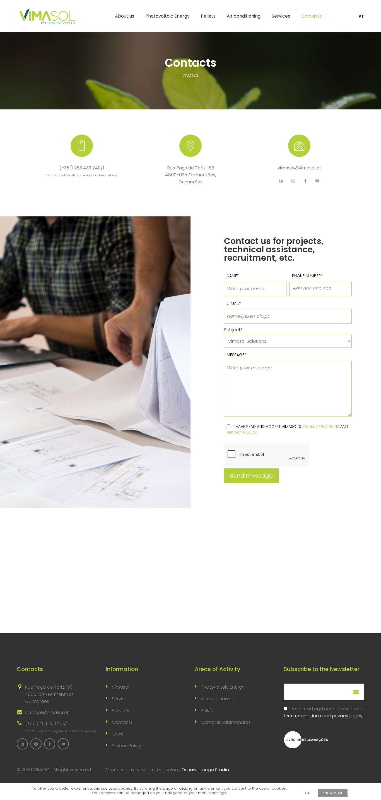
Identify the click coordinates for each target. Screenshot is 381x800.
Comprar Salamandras (226, 722)
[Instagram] (293, 181)
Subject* (233, 330)
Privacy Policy (126, 745)
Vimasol (120, 687)
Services (281, 16)
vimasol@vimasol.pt (299, 168)
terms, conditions (320, 426)
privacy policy (241, 432)
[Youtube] (317, 181)
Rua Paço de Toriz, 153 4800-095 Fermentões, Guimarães (190, 175)
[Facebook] (305, 181)
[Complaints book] (306, 739)
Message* (236, 355)
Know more (333, 793)
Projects (120, 710)
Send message (251, 476)
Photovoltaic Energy (167, 16)
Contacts (311, 16)
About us (124, 16)
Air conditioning (244, 16)
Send (356, 692)
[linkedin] (281, 181)
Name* (233, 276)
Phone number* (307, 276)
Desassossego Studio (205, 770)
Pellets (208, 16)
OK (307, 793)
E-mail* (234, 303)
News (117, 734)
